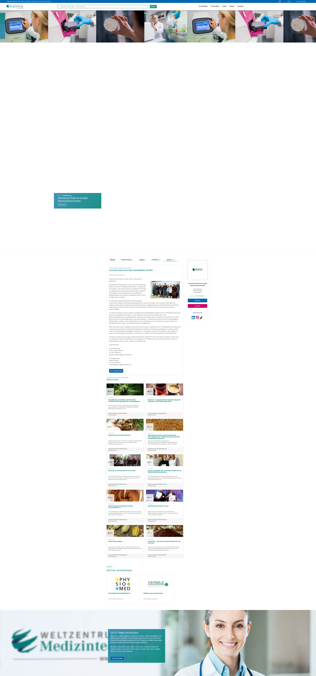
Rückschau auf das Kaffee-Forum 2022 (122, 471)
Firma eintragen (301, 1)
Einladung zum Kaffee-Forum (158, 506)
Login (288, 1)
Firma (112, 260)
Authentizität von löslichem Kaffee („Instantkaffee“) (120, 507)
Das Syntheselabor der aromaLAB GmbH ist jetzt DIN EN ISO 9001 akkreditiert (164, 471)
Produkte (215, 6)
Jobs (224, 6)
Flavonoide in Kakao (115, 541)
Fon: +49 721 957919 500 (197, 296)
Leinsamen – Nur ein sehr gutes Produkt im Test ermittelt (164, 542)
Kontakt (197, 306)
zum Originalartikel (116, 371)
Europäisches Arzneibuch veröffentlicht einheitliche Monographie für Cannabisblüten (124, 400)
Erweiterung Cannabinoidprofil (119, 435)
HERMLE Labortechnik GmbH (153, 593)
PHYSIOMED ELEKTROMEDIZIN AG (119, 593)
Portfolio (127, 260)
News (231, 6)
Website (197, 300)
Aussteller (203, 6)
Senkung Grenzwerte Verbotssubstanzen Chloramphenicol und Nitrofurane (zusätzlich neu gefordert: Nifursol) (164, 436)
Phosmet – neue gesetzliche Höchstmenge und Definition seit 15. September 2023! (164, 400)
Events (240, 6)
